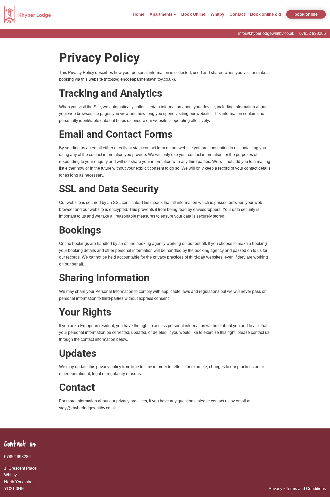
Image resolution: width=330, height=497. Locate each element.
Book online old (265, 14)
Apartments (162, 14)
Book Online (193, 14)
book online (306, 14)
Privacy (275, 488)
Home (138, 14)
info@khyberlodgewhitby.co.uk (266, 33)
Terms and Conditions (306, 488)
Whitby (217, 14)
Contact (237, 14)
